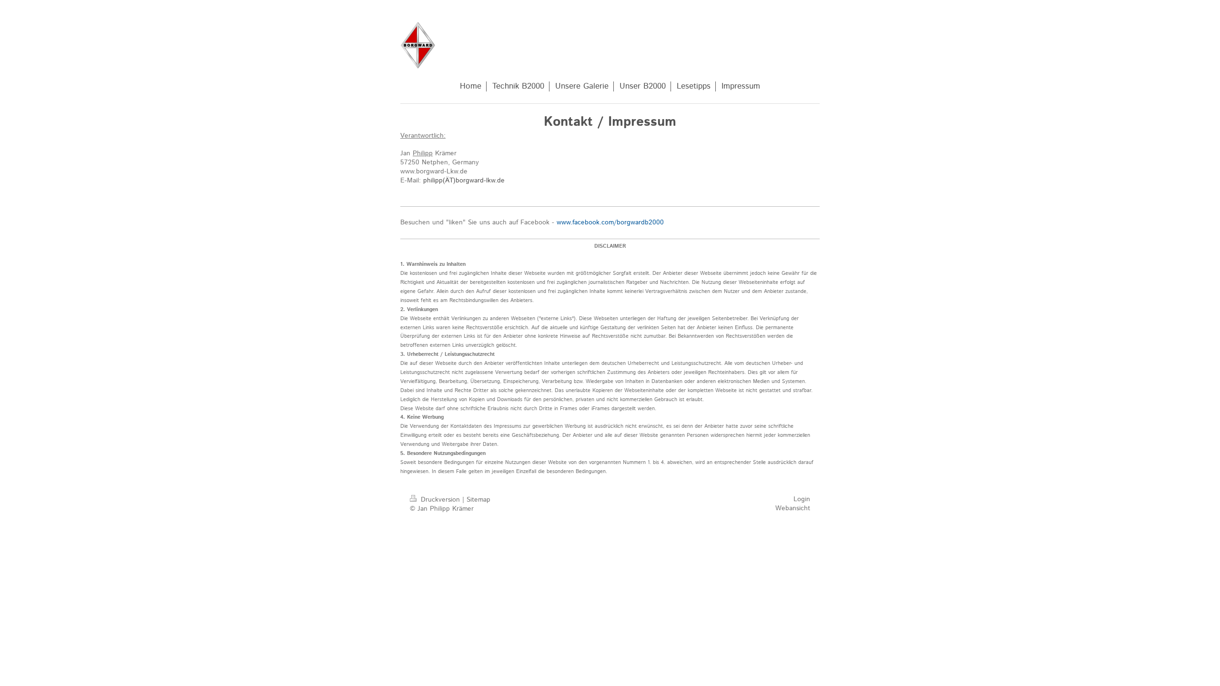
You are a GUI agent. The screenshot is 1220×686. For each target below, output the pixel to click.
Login (801, 499)
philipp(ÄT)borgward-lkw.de (464, 180)
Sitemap (478, 499)
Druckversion (440, 499)
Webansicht (792, 508)
